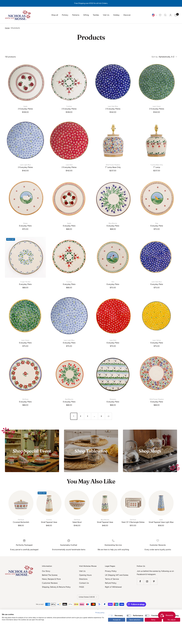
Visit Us (106, 15)
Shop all (54, 15)
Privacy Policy (111, 571)
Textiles (96, 15)
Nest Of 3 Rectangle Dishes (133, 521)
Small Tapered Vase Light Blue (161, 521)
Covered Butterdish (21, 521)
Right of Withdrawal (113, 587)
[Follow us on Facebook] (140, 581)
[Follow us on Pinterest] (153, 581)
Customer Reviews (50, 583)
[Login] (170, 15)
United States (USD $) (87, 597)
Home (7, 28)
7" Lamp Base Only (113, 166)
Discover (127, 15)
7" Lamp (157, 166)
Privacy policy (99, 612)
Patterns (75, 15)
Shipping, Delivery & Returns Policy (56, 587)
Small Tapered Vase (49, 521)
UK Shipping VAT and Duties (116, 575)
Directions (83, 579)
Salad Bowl (77, 521)
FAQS (81, 587)
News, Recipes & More (51, 579)
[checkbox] (110, 615)
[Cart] (176, 15)
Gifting (86, 15)
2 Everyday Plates (25, 107)
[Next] (108, 416)
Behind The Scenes (49, 575)
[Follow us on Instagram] (147, 581)
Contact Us (84, 583)
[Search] (165, 15)
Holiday (116, 15)
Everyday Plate (25, 224)
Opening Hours (85, 575)
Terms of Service (112, 579)
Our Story (46, 571)
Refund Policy (110, 583)
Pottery (65, 15)
